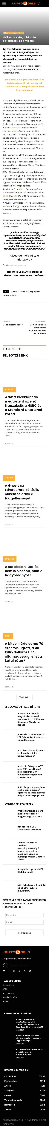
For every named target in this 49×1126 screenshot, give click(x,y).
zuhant (13, 127)
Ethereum (9, 478)
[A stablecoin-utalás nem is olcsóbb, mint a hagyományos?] (24, 547)
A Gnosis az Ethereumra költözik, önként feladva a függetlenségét (22, 492)
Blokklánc (9, 389)
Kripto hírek (18, 33)
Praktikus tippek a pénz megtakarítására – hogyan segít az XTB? (30, 813)
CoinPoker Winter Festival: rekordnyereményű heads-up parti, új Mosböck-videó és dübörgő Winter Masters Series (31, 851)
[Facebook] (18, 308)
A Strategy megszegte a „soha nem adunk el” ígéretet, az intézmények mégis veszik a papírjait (31, 791)
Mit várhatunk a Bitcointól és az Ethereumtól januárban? (31, 888)
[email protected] (20, 965)
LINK (16, 196)
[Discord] (4, 971)
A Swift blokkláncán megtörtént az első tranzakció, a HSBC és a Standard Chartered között (23, 405)
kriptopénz (35, 291)
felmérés (23, 291)
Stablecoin (9, 559)
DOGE (5, 196)
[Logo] (24, 3)
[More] (31, 308)
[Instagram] (14, 971)
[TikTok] (19, 971)
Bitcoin (7, 33)
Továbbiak (23, 697)
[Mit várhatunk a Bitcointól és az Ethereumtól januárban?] (9, 888)
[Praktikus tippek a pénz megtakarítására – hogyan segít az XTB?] (9, 814)
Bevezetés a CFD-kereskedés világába (29, 828)
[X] (24, 308)
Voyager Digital (11, 295)
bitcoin (14, 291)
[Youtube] (30, 971)
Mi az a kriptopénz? (13, 324)
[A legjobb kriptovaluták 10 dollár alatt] (9, 872)
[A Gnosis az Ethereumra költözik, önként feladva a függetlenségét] (24, 465)
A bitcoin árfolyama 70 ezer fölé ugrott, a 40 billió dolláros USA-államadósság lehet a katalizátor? (24, 652)
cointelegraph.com (18, 265)
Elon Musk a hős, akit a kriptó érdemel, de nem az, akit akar (37, 329)
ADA (20, 189)
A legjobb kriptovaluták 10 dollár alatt (30, 871)
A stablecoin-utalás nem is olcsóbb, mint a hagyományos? (24, 571)
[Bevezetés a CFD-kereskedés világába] (9, 830)
